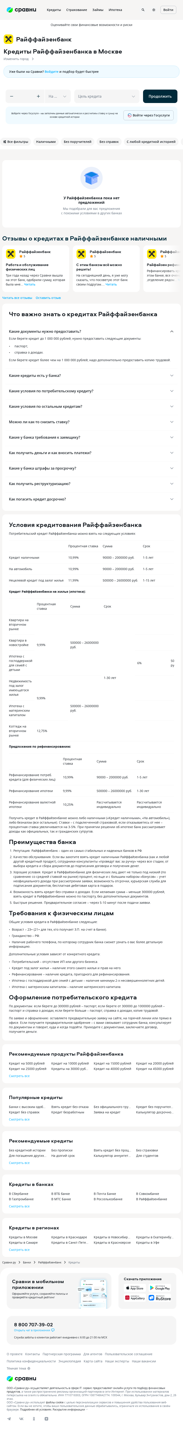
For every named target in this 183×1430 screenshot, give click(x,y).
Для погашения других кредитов (28, 1155)
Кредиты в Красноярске (112, 1242)
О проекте (15, 1354)
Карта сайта (93, 1361)
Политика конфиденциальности (31, 1361)
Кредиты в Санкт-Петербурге (70, 1242)
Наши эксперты (117, 1361)
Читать (29, 284)
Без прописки (62, 1150)
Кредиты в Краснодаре (69, 1237)
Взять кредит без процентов (113, 1150)
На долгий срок (63, 1155)
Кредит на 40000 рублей (112, 1069)
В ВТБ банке (60, 1194)
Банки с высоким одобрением (28, 1107)
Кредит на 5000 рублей (27, 1063)
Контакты (32, 1354)
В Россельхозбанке (108, 1199)
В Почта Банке (105, 1194)
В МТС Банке (61, 1199)
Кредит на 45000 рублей (155, 1069)
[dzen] (46, 1419)
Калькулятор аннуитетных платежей (113, 1155)
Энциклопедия (69, 1361)
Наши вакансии (144, 1361)
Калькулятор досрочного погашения (155, 1112)
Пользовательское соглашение (128, 1354)
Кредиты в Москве (23, 1237)
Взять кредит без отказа (70, 1107)
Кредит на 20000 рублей (155, 1063)
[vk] (21, 1419)
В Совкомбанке (147, 1194)
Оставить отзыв (48, 298)
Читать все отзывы (17, 298)
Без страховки (147, 1150)
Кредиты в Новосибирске (113, 1237)
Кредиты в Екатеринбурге (155, 1237)
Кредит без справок (24, 1112)
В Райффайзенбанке (151, 1199)
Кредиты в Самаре (23, 1242)
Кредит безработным (67, 1112)
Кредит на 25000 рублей (27, 1069)
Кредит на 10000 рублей (70, 1063)
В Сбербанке (18, 1194)
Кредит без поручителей (155, 1107)
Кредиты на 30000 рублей (70, 1069)
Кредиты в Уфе (147, 1242)
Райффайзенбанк (35, 251)
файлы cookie (55, 1402)
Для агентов (92, 1354)
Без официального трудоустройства (113, 1107)
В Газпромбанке (21, 1199)
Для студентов (147, 1155)
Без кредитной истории (27, 1150)
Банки (27, 1262)
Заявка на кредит (107, 1112)
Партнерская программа (62, 1354)
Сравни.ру (9, 1262)
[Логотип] (21, 1378)
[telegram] (9, 1419)
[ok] (34, 1419)
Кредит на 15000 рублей (112, 1063)
